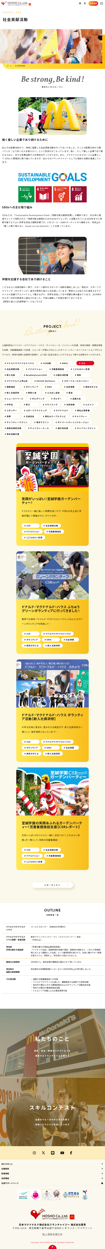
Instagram (80, 3)
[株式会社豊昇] (39, 3)
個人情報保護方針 (52, 1234)
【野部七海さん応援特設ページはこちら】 (22, 301)
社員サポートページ (10, 1183)
